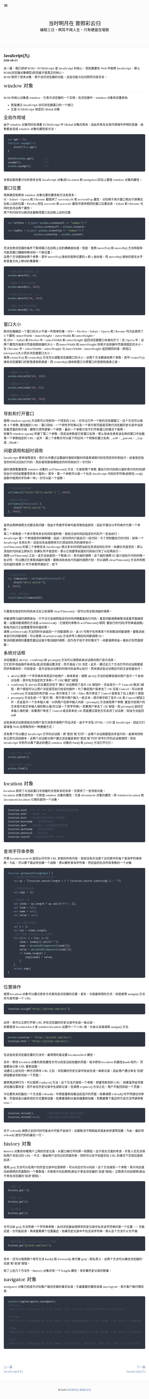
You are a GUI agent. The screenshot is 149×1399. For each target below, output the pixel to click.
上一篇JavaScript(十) (13, 1369)
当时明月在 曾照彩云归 (31, 5)
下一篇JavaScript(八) (135, 1369)
